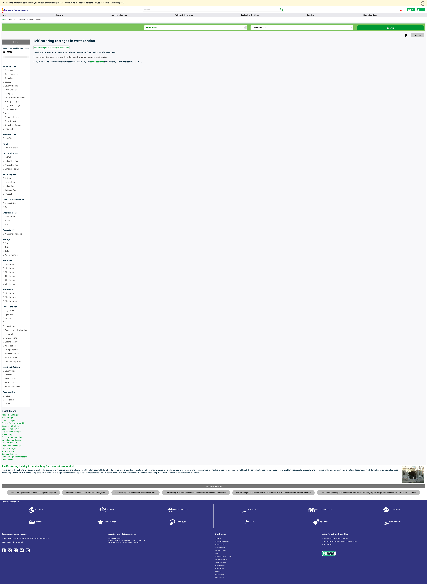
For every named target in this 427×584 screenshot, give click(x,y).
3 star (7, 251)
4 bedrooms (9, 276)
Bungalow (8, 78)
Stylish (7, 403)
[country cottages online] (15, 9)
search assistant (97, 61)
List (412, 10)
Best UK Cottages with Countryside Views (335, 538)
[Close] (423, 3)
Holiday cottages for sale (223, 556)
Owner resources (220, 562)
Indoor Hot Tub (11, 161)
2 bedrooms (9, 268)
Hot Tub (7, 157)
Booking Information (222, 541)
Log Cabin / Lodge (12, 105)
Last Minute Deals (9, 442)
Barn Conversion (11, 74)
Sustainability (219, 574)
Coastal (7, 82)
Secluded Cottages (9, 454)
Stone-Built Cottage (12, 125)
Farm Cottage (10, 89)
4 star (7, 247)
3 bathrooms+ (10, 301)
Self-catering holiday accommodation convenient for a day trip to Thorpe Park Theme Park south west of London (368, 492)
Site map (218, 571)
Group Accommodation (14, 97)
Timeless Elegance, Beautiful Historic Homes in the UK (339, 541)
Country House (11, 85)
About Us (218, 538)
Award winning (11, 255)
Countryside (9, 371)
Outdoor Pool (10, 190)
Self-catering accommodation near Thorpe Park (135, 492)
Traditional (9, 399)
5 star (7, 243)
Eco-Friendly (7, 434)
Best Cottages (8, 417)
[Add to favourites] (401, 10)
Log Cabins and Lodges (11, 445)
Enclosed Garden (11, 353)
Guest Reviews (220, 547)
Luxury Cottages (9, 448)
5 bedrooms (9, 280)
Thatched (8, 129)
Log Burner (9, 310)
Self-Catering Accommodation (14, 456)
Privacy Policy (219, 568)
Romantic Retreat (12, 117)
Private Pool (9, 194)
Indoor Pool (9, 186)
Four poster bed (11, 349)
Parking (7, 318)
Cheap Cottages (8, 420)
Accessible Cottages (10, 414)
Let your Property (221, 559)
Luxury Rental (10, 109)
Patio (6, 322)
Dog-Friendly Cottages (11, 431)
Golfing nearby (10, 341)
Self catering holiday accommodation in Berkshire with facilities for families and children (273, 492)
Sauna (7, 207)
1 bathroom (9, 293)
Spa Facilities (10, 203)
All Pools (8, 178)
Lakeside (8, 374)
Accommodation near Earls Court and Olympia (85, 492)
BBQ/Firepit (9, 326)
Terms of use (219, 577)
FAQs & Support (220, 550)
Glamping (8, 93)
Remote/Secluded (12, 386)
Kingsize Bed (10, 345)
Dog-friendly (9, 138)
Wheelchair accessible (13, 234)
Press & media (220, 565)
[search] (281, 9)
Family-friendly (11, 147)
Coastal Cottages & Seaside (13, 423)
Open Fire (8, 314)
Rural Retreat (10, 121)
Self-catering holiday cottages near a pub (51, 47)
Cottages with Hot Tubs (11, 429)
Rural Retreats (8, 451)
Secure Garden (10, 357)
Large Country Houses (11, 440)
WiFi (6, 224)
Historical (8, 334)
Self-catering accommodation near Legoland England (33, 492)
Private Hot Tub (11, 165)
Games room (10, 216)
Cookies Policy (220, 544)
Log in (421, 10)
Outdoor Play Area (12, 361)
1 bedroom (9, 264)
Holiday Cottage (11, 101)
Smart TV (8, 220)
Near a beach (10, 378)
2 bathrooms (10, 297)
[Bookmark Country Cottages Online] (404, 10)
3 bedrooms (9, 272)
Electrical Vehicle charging (15, 330)
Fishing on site (10, 338)
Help (216, 553)
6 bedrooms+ (10, 284)
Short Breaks (7, 459)
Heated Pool (9, 182)
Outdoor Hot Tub (11, 169)
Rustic (7, 396)
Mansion (8, 113)
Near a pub (9, 382)
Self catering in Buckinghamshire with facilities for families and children (196, 492)
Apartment (9, 70)
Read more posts (327, 544)
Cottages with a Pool (10, 426)
